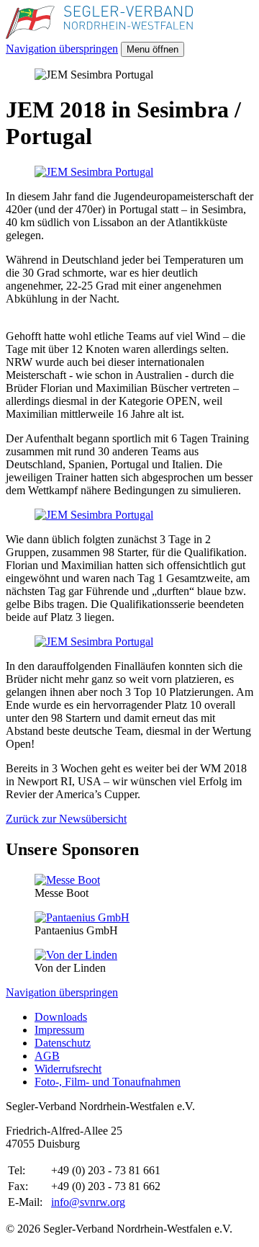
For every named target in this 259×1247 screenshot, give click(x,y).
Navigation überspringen (62, 49)
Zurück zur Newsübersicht (66, 819)
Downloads (61, 1017)
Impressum (59, 1030)
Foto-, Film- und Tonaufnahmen (108, 1082)
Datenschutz (63, 1043)
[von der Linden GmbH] (76, 955)
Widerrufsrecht (68, 1069)
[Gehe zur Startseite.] (99, 35)
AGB (47, 1056)
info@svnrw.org (88, 1202)
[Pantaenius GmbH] (82, 917)
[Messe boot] (67, 880)
